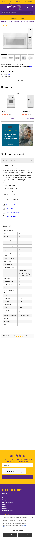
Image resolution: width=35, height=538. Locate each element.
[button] (3, 7)
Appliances (4, 21)
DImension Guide (11, 216)
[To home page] (14, 7)
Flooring (4, 500)
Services (4, 504)
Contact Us (4, 508)
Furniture (4, 496)
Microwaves (16, 21)
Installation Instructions (12, 212)
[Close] (32, 517)
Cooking (10, 21)
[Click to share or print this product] (30, 30)
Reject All (10, 535)
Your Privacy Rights (17, 530)
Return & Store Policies (7, 510)
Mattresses (4, 498)
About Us (4, 506)
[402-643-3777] (32, 7)
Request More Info (18, 80)
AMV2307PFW (8, 76)
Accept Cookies (25, 535)
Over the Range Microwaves (27, 21)
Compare (12, 118)
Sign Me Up (17, 477)
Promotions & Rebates (7, 502)
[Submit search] (31, 12)
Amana (9, 74)
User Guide (9, 208)
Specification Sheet (11, 205)
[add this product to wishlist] (30, 34)
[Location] (28, 7)
